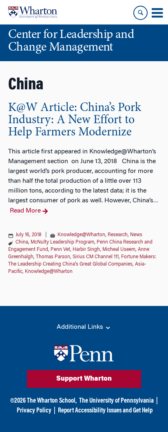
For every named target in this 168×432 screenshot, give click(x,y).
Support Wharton (84, 379)
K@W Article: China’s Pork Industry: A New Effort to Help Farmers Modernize (74, 120)
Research (118, 235)
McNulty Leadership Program (62, 242)
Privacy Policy (34, 411)
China (21, 242)
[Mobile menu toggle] (157, 13)
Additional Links (81, 327)
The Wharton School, (52, 401)
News (136, 235)
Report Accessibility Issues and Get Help (105, 411)
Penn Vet (60, 249)
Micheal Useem (118, 249)
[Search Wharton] (140, 13)
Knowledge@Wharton (81, 235)
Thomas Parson (53, 257)
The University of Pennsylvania (116, 401)
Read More (25, 211)
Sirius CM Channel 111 (96, 257)
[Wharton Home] (32, 12)
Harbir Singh (86, 249)
